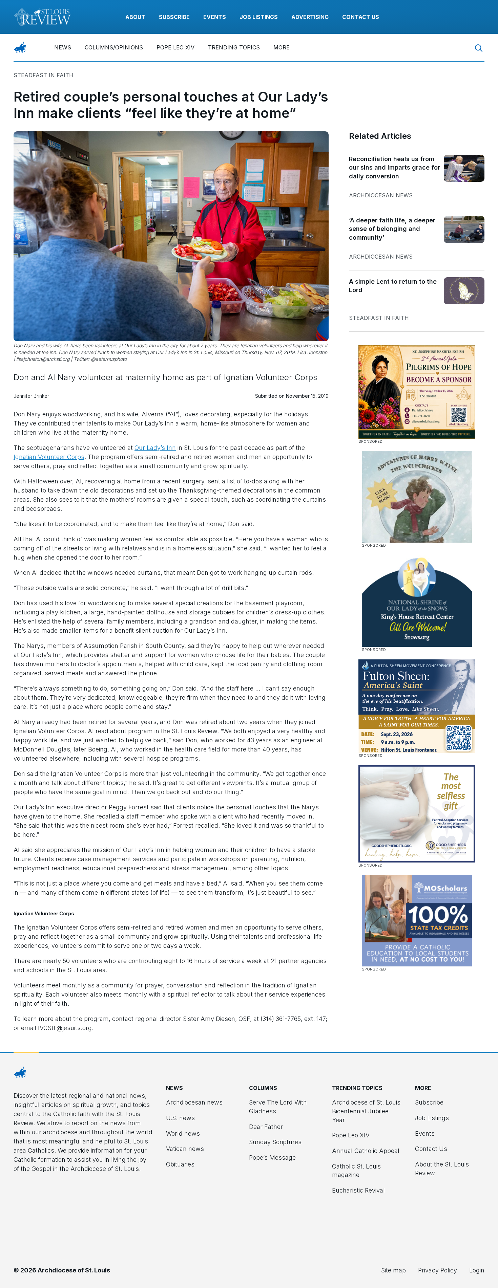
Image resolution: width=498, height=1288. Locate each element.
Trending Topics (234, 47)
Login (476, 1270)
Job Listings (259, 17)
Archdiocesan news (381, 195)
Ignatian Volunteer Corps (49, 456)
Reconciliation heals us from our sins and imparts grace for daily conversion (394, 167)
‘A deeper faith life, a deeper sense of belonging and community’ (392, 229)
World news (183, 1133)
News (62, 47)
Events (214, 17)
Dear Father (266, 1126)
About (135, 17)
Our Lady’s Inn (155, 447)
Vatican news (185, 1148)
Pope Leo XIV (175, 47)
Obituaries (180, 1164)
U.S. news (180, 1117)
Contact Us (360, 17)
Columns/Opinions (114, 47)
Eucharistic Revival (358, 1190)
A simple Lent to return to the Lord (393, 286)
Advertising (310, 17)
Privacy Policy (437, 1270)
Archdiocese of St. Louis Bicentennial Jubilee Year (366, 1111)
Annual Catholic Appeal (365, 1150)
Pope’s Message (272, 1157)
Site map (393, 1270)
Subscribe (174, 17)
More (281, 47)
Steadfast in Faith (44, 75)
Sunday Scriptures (275, 1141)
